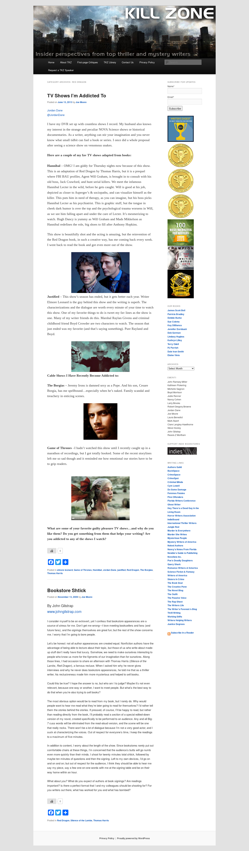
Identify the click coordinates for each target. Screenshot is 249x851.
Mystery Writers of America (182, 541)
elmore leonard (65, 570)
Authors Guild (175, 467)
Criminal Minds (175, 482)
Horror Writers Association (182, 515)
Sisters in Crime (176, 579)
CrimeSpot (173, 478)
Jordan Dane (55, 110)
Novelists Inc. (175, 556)
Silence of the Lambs (81, 820)
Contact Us (128, 62)
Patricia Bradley (176, 314)
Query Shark (174, 564)
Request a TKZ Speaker (61, 70)
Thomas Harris (55, 573)
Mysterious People (177, 538)
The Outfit (173, 594)
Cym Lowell (174, 485)
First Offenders (175, 497)
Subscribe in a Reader (182, 632)
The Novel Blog (175, 590)
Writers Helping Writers (180, 620)
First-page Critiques (87, 62)
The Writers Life (176, 605)
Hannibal (97, 570)
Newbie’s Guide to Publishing (182, 553)
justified (121, 570)
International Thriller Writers (182, 523)
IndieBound (173, 519)
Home (51, 62)
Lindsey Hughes (176, 336)
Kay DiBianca (175, 325)
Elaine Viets (174, 355)
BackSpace (174, 470)
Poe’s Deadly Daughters (180, 560)
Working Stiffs (175, 616)
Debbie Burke (175, 317)
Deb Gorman (174, 332)
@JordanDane (56, 115)
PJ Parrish (173, 347)
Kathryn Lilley (175, 340)
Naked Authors (175, 545)
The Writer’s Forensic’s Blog (182, 609)
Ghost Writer (174, 504)
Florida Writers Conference (182, 500)
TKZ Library (110, 62)
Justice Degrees (176, 624)
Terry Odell (173, 344)
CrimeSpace (174, 474)
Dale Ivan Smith (176, 351)
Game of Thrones (83, 570)
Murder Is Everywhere (179, 530)
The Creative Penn (177, 586)
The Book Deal (175, 582)
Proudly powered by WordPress (133, 838)
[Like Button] (51, 550)
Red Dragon (133, 570)
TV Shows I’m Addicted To (76, 95)
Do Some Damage (177, 489)
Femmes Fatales (176, 493)
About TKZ (66, 62)
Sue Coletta (174, 321)
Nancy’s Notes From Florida (182, 549)
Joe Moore (81, 102)
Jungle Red (173, 527)
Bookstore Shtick (66, 590)
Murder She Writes (177, 534)
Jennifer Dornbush (177, 329)
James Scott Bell (176, 310)
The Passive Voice (177, 597)
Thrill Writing (174, 612)
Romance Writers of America (183, 568)
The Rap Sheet (175, 601)
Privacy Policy (147, 62)
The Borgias (146, 570)
